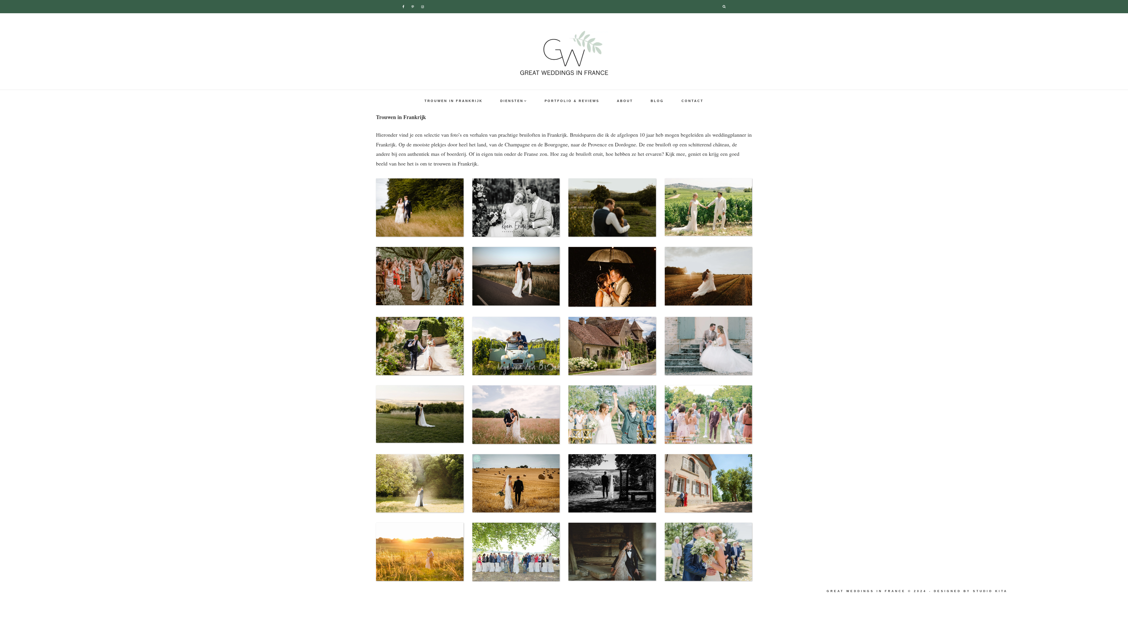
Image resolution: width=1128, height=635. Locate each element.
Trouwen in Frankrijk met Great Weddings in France (564, 53)
